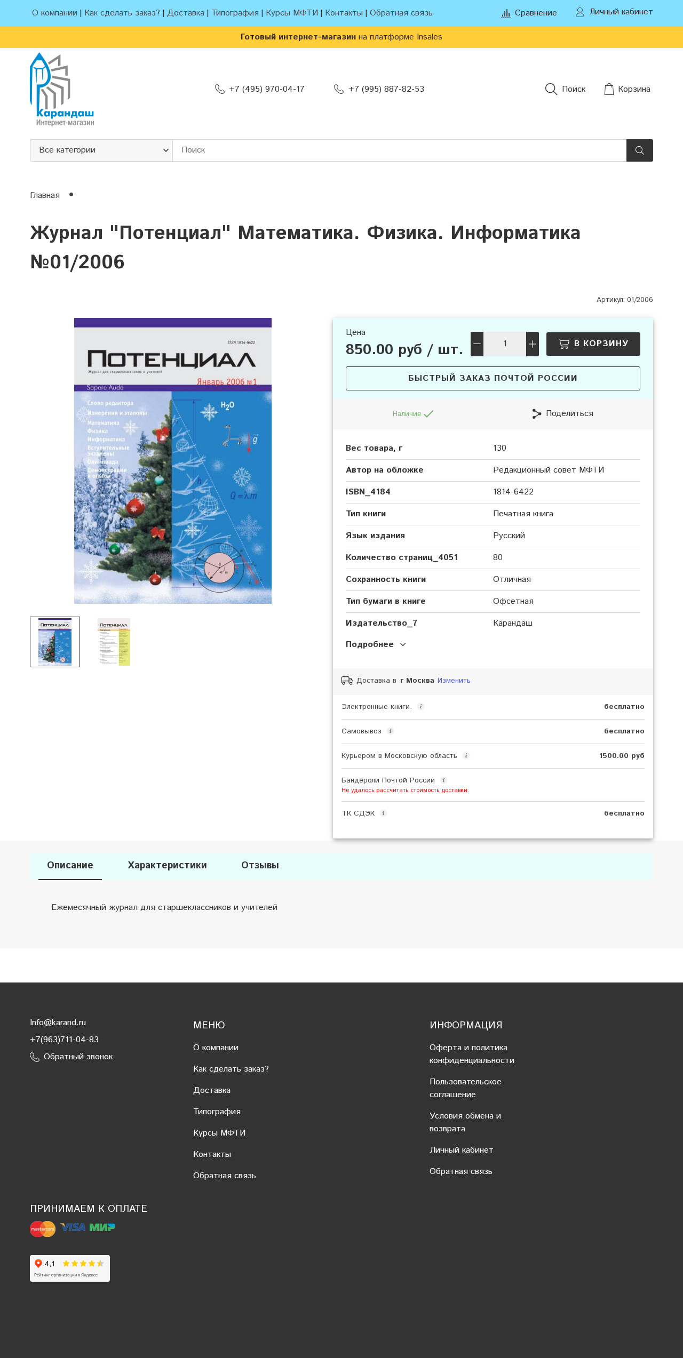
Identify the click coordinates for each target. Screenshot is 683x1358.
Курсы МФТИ (292, 13)
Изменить (454, 681)
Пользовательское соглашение (466, 1088)
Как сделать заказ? (122, 13)
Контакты (344, 13)
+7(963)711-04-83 (64, 1040)
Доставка (185, 13)
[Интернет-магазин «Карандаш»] (62, 89)
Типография (235, 13)
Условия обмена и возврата (465, 1122)
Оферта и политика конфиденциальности (472, 1054)
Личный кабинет (462, 1150)
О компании (54, 13)
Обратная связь (401, 13)
